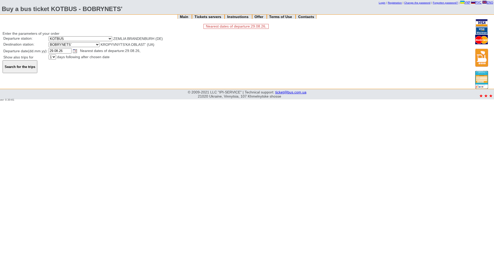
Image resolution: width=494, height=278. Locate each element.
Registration (395, 2)
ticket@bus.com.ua (290, 92)
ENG (490, 2)
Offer (259, 17)
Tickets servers (208, 17)
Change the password (417, 2)
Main (184, 17)
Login (382, 2)
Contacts (306, 17)
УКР (467, 2)
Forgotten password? (445, 2)
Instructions (238, 17)
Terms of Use (281, 17)
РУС (478, 2)
